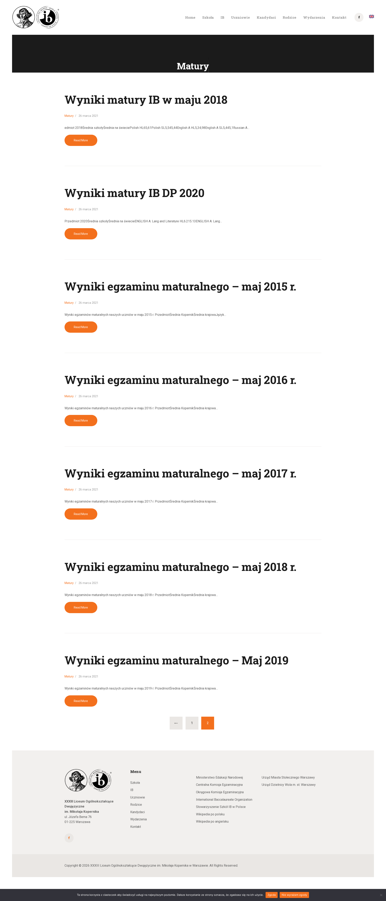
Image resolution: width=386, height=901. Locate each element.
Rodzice (136, 805)
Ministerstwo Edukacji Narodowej (219, 777)
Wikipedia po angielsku (212, 821)
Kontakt (135, 827)
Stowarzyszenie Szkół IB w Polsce (221, 807)
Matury (69, 116)
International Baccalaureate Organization (224, 799)
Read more (81, 140)
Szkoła (135, 783)
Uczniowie (137, 797)
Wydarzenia (138, 819)
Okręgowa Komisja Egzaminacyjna (220, 792)
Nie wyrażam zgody (294, 894)
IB (131, 790)
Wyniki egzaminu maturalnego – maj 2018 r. (181, 567)
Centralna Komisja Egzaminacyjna (219, 785)
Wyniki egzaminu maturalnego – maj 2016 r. (181, 380)
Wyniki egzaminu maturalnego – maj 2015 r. (180, 286)
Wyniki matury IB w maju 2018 (146, 100)
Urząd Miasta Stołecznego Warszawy (288, 777)
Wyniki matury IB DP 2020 (134, 193)
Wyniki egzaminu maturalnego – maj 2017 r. (181, 473)
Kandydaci (137, 812)
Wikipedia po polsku (210, 814)
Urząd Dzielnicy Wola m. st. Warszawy (289, 785)
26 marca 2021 (88, 116)
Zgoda (272, 894)
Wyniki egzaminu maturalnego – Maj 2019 (176, 660)
